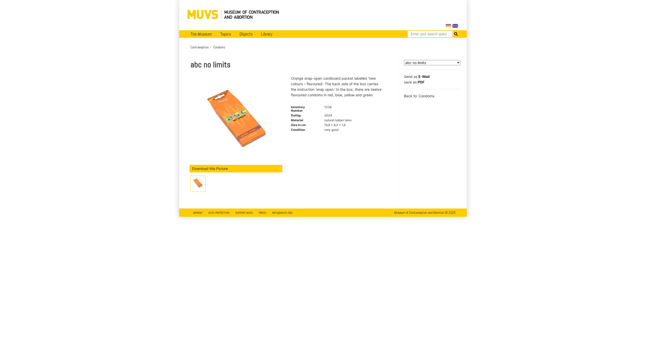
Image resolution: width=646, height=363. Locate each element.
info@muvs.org (282, 213)
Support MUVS (244, 213)
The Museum (201, 34)
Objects (246, 34)
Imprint (198, 213)
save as (414, 82)
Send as (417, 76)
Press (262, 213)
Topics (225, 34)
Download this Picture (210, 168)
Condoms (219, 47)
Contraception (200, 47)
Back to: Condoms (419, 96)
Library (266, 34)
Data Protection (218, 213)
